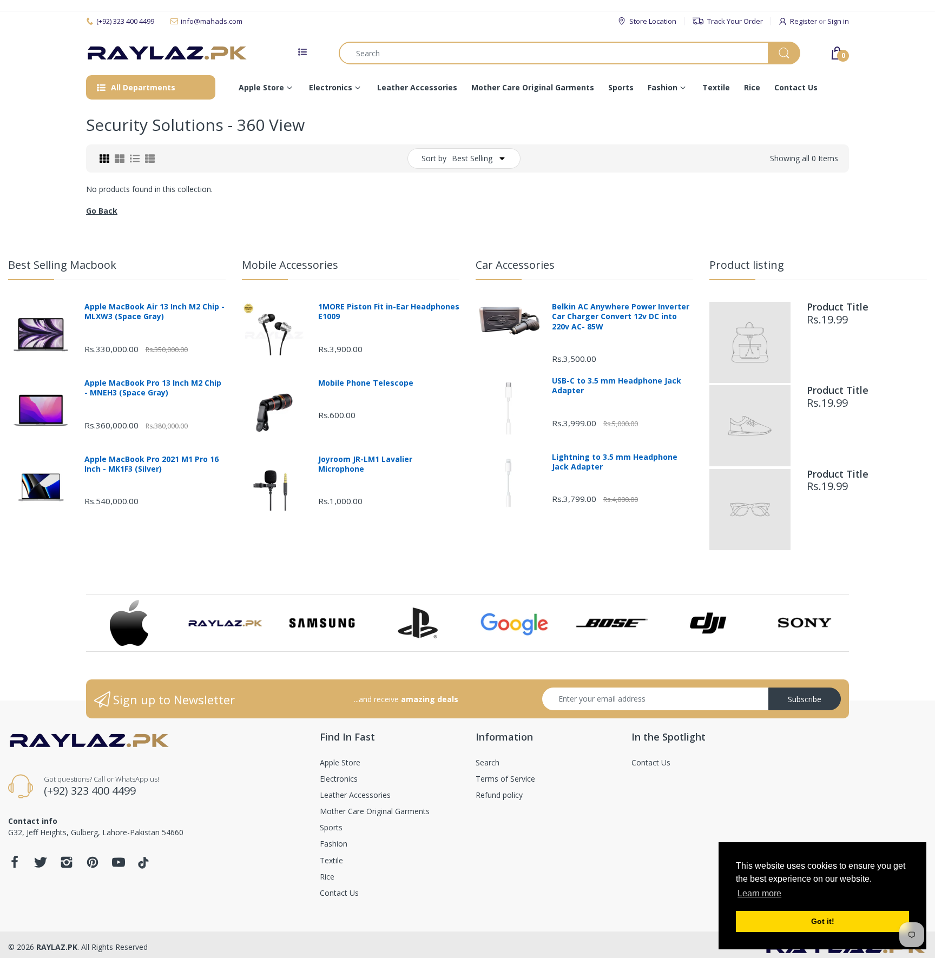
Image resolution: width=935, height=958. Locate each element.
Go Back (101, 211)
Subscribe (804, 699)
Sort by (434, 158)
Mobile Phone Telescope (365, 383)
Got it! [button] (822, 921)
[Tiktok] (144, 865)
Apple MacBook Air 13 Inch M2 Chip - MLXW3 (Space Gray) (154, 311)
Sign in (838, 21)
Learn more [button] (759, 893)
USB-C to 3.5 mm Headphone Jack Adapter (616, 385)
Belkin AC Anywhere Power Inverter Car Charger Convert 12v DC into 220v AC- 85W (620, 316)
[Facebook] (14, 865)
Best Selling (472, 158)
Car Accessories (515, 264)
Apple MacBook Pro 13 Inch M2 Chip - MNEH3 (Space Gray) (152, 388)
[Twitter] (40, 865)
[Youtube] (118, 865)
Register (803, 21)
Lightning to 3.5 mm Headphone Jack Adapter (614, 462)
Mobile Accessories (290, 264)
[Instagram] (66, 865)
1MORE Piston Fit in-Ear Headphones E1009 (388, 311)
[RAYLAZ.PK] (167, 53)
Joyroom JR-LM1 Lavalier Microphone (365, 464)
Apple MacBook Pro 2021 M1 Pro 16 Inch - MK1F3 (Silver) (151, 464)
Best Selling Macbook (62, 264)
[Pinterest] (92, 865)
